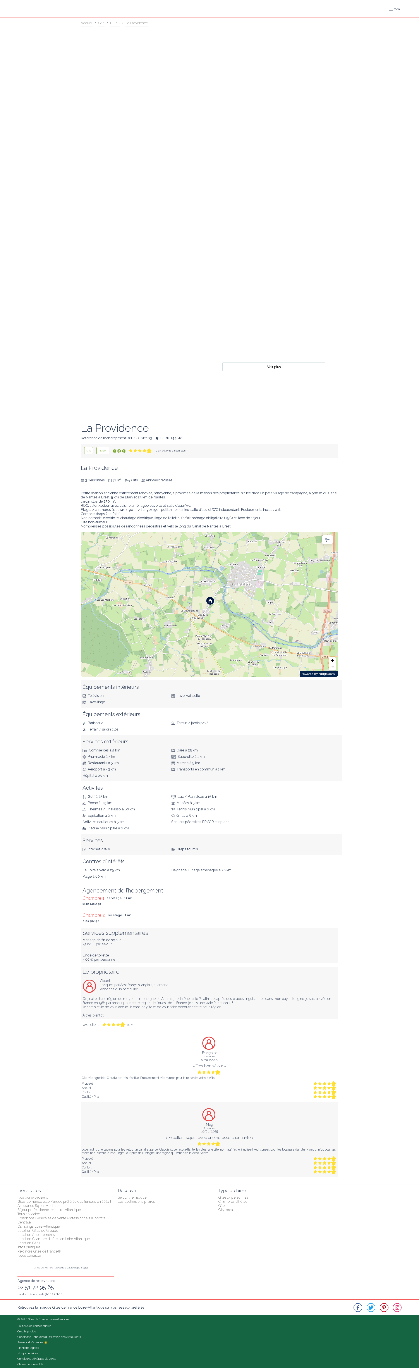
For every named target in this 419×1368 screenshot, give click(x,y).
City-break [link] (226, 1210)
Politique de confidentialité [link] (34, 1326)
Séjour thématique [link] (132, 1197)
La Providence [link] (136, 23)
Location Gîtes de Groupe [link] (37, 1230)
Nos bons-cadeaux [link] (32, 1197)
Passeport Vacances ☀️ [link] (32, 1342)
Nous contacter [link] (29, 1255)
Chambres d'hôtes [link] (232, 1201)
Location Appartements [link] (36, 1235)
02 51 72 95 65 (35, 1287)
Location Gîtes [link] (28, 1243)
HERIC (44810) (172, 438)
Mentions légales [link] (28, 1347)
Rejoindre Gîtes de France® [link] (39, 1251)
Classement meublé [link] (30, 1364)
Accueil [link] (87, 23)
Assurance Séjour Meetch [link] (37, 1206)
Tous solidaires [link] (29, 1214)
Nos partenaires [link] (27, 1353)
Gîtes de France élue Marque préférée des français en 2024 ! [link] (64, 1201)
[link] (88, 450)
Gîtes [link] (222, 1206)
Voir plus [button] (274, 367)
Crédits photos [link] (26, 1331)
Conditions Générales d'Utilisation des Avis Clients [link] (49, 1337)
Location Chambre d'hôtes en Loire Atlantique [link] (53, 1239)
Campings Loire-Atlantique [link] (38, 1226)
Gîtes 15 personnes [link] (233, 1197)
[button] (395, 9)
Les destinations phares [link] (136, 1201)
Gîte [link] (101, 23)
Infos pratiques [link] (29, 1247)
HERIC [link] (115, 23)
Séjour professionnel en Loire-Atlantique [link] (49, 1210)
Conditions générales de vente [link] (36, 1358)
